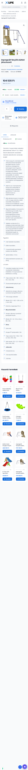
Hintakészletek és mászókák (8, 16)
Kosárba (8, 396)
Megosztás (15, 126)
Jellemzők (13, 135)
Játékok (24, 11)
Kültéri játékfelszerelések (9, 13)
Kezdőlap (3, 11)
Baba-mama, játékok (14, 11)
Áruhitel (19, 139)
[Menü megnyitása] (2, 2)
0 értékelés (17, 66)
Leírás (5, 134)
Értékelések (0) (7, 139)
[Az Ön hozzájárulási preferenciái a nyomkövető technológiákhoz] (2, 768)
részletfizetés (11, 143)
